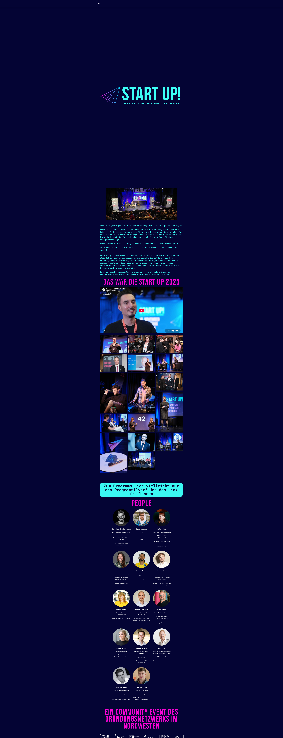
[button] (98, 3)
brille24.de (142, 614)
